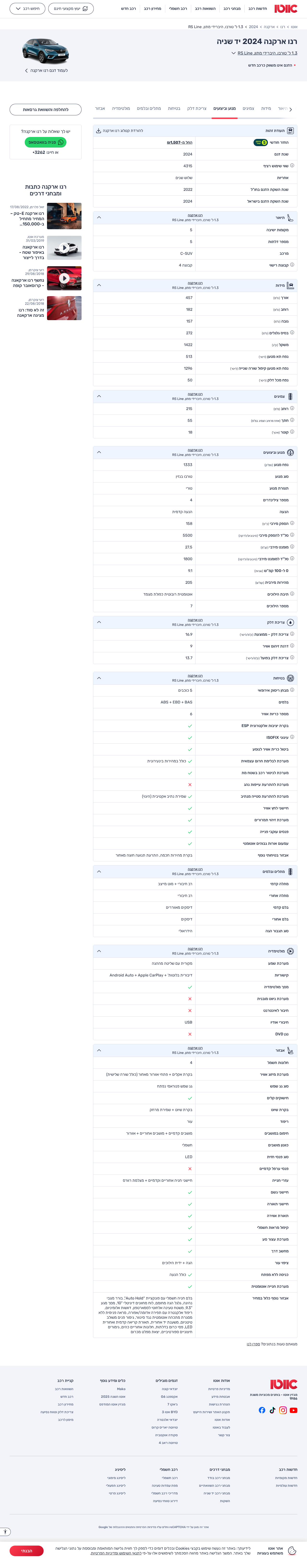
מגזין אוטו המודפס (112, 1404)
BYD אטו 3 (170, 1412)
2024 (253, 27)
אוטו (294, 27)
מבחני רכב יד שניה (217, 1493)
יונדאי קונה (170, 1389)
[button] (71, 8)
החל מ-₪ (179, 142)
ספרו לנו (253, 1344)
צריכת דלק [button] (197, 108)
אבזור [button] (100, 108)
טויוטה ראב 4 (168, 1443)
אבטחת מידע (221, 1397)
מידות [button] (266, 108)
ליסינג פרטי (117, 1493)
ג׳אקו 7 (172, 1404)
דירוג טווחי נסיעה (165, 1501)
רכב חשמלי (170, 1478)
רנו (282, 27)
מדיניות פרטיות (219, 1389)
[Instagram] (283, 1410)
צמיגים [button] (248, 108)
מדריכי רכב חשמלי (164, 1493)
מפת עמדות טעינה (165, 1486)
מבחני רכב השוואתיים (214, 1486)
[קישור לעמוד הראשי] (286, 8)
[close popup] (224, 1504)
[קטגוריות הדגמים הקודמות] (291, 109)
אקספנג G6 (169, 1397)
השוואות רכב (64, 1389)
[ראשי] (284, 1384)
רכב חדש (66, 1397)
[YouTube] (293, 1410)
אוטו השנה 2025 (113, 1397)
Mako (121, 1389)
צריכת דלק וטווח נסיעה (57, 1412)
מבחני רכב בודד (218, 1478)
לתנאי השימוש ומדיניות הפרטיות (116, 1553)
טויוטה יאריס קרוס (165, 1427)
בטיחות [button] (174, 108)
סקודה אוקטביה (166, 1435)
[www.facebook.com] (262, 1410)
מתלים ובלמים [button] (149, 108)
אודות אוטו (222, 1420)
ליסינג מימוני (116, 1478)
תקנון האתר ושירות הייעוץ (211, 1412)
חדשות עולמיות (286, 1486)
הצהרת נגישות (219, 1404)
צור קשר (224, 1435)
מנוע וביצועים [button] (224, 108)
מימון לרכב (65, 1420)
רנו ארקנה (195, 215)
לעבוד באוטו (221, 1427)
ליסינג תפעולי (115, 1486)
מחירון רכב (65, 1404)
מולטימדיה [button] (121, 108)
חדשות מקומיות (286, 1478)
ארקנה (269, 27)
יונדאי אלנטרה (167, 1420)
